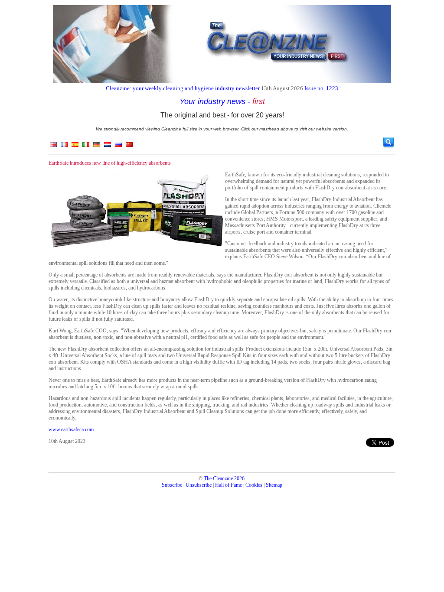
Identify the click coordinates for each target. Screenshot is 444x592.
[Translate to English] (53, 146)
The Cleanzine (218, 478)
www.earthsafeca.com (71, 429)
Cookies (253, 485)
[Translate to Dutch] (107, 146)
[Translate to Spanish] (75, 146)
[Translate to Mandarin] (129, 146)
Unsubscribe (199, 485)
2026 (239, 478)
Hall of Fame (228, 485)
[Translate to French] (64, 146)
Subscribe (172, 485)
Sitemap (274, 485)
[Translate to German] (96, 146)
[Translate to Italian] (86, 146)
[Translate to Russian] (118, 146)
